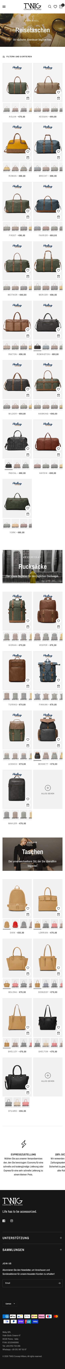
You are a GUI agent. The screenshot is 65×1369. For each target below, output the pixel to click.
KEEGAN (43, 116)
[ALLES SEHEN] (47, 789)
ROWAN (13, 175)
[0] (60, 6)
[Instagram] (14, 1220)
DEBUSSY (43, 992)
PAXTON (12, 354)
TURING (12, 704)
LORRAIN (43, 932)
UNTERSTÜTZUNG (15, 1238)
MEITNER (13, 294)
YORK (13, 532)
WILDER (12, 413)
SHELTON (43, 1051)
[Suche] (49, 6)
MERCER (43, 294)
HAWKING (43, 413)
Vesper (43, 645)
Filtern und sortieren (19, 56)
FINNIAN (43, 704)
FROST (12, 235)
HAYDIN (43, 473)
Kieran (13, 645)
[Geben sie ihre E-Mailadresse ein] (59, 1283)
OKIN (12, 932)
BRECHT (43, 175)
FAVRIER (43, 235)
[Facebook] (6, 1220)
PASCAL (13, 473)
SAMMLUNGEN (13, 1249)
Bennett (43, 764)
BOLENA (12, 992)
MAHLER (12, 823)
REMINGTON (43, 354)
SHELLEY (13, 1051)
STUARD (12, 1111)
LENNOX (12, 764)
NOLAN (12, 116)
